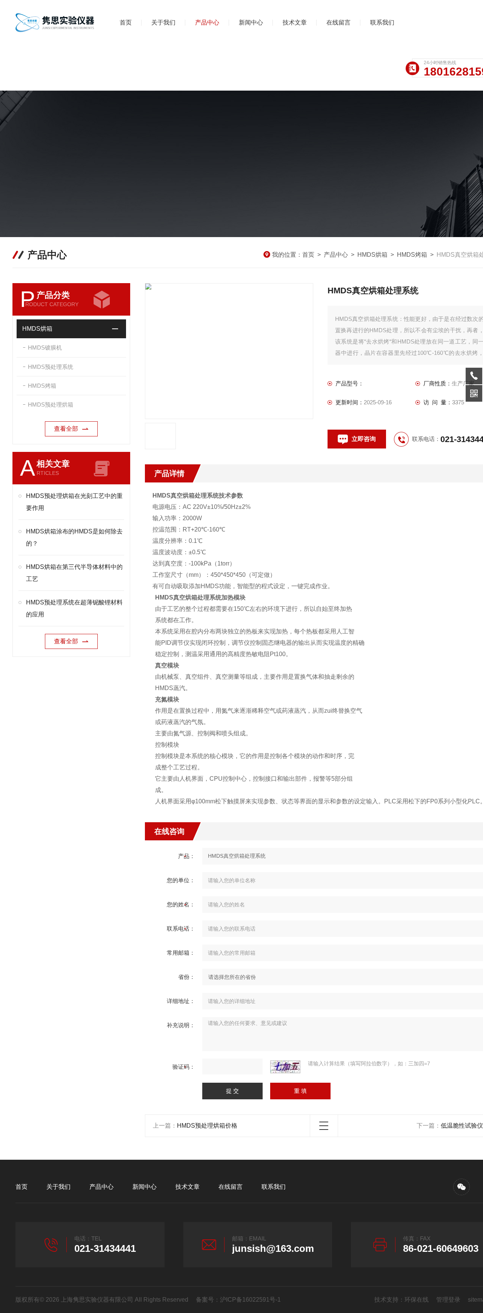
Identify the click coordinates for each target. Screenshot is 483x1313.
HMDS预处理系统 (50, 367)
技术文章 (295, 22)
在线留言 (338, 22)
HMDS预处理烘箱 (50, 404)
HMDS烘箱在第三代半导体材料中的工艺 (74, 573)
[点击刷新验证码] (285, 1066)
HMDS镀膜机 (45, 347)
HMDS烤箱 (412, 254)
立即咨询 (364, 439)
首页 (126, 22)
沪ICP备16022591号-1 (250, 1299)
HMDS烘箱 (372, 254)
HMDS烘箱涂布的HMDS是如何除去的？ (74, 537)
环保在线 (417, 1299)
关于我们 (163, 22)
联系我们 (382, 22)
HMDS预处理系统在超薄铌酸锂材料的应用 (74, 608)
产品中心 (207, 22)
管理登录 (448, 1299)
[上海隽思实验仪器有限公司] (55, 22)
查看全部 (66, 428)
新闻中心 (251, 22)
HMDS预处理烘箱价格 (207, 1125)
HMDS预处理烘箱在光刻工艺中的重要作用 (74, 502)
